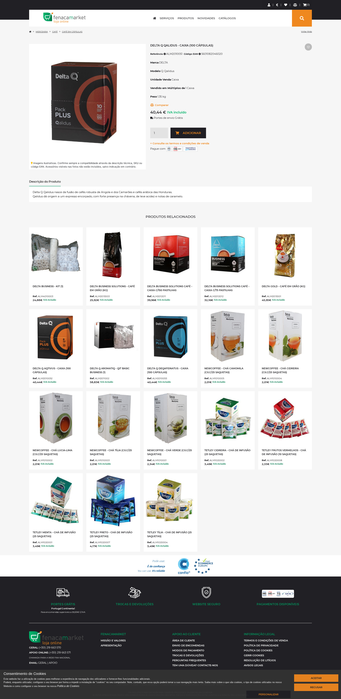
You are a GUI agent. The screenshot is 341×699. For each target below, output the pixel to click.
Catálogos (227, 18)
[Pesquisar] (302, 18)
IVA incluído (176, 112)
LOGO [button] (64, 18)
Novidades (206, 18)
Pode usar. (151, 566)
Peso (153, 96)
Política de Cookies (68, 685)
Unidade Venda (160, 79)
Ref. (35, 296)
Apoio (53, 662)
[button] (254, 655)
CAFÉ (55, 31)
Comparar (162, 105)
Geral (42, 662)
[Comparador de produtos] (295, 5)
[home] (154, 18)
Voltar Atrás (306, 31)
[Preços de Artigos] (277, 5)
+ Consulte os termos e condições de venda (179, 143)
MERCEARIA (42, 31)
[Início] (30, 31)
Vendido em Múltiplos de (167, 88)
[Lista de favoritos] (285, 5)
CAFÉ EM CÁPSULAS (72, 31)
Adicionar (192, 133)
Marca (154, 62)
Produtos (186, 18)
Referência (157, 54)
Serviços (167, 18)
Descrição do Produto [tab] (45, 181)
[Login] (269, 5)
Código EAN (191, 54)
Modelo (155, 71)
